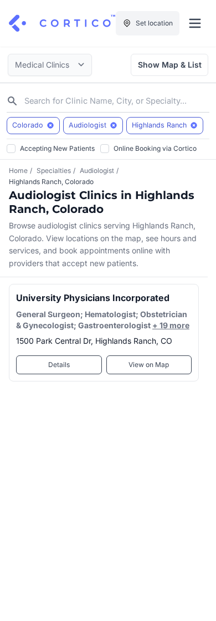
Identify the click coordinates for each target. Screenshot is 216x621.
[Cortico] (62, 23)
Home (18, 170)
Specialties (54, 170)
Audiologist (97, 170)
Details (59, 364)
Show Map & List (170, 64)
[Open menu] (195, 23)
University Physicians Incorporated (92, 297)
